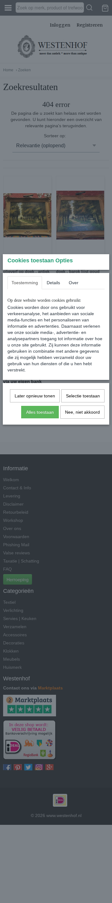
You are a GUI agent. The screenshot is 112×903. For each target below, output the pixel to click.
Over (73, 282)
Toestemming (25, 282)
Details (53, 282)
